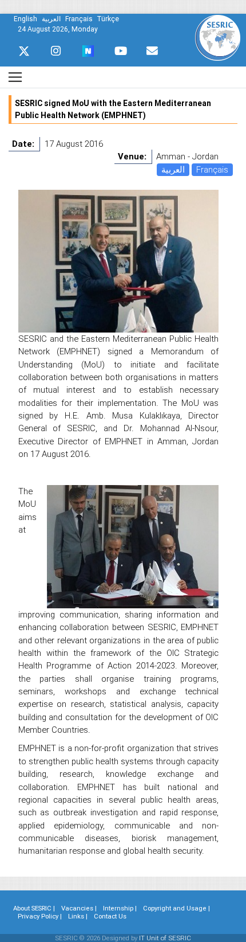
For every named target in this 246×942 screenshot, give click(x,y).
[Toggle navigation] (15, 77)
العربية (173, 169)
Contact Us (110, 916)
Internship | (120, 908)
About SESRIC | (34, 908)
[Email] (152, 51)
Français (212, 169)
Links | (78, 916)
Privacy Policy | (40, 916)
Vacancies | (79, 908)
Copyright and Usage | (176, 908)
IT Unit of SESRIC (165, 938)
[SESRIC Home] (217, 37)
